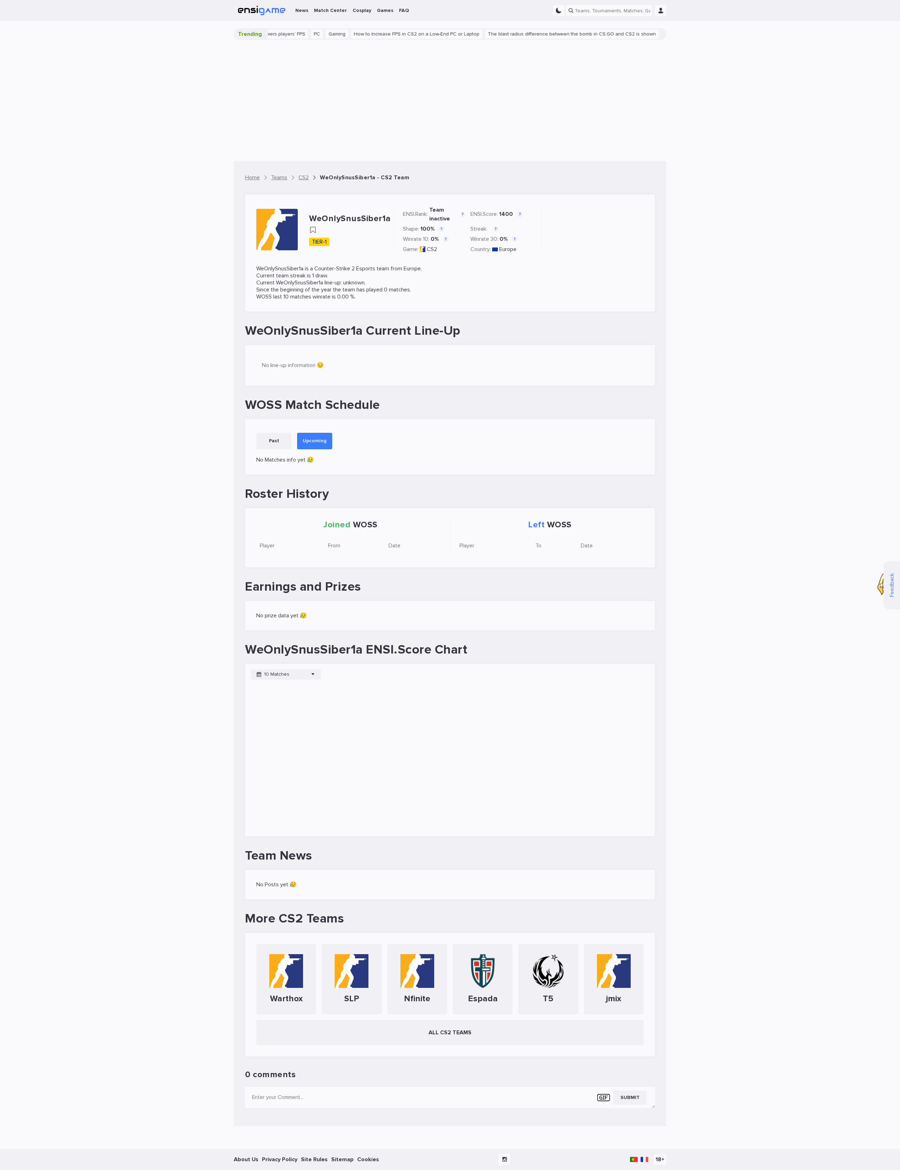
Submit (630, 1097)
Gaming (310, 34)
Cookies (368, 1159)
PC (290, 34)
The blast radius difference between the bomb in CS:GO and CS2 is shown (545, 34)
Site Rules (314, 1159)
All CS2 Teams (450, 1032)
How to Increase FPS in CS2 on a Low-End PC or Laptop (389, 34)
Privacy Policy (279, 1159)
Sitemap (342, 1159)
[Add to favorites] (313, 229)
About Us (246, 1159)
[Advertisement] (450, 100)
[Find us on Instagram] (504, 1159)
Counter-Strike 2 (334, 268)
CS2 (432, 249)
